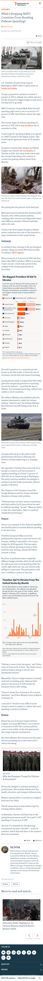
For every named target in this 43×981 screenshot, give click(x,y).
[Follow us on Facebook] (29, 952)
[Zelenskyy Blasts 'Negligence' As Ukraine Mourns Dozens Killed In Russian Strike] (21, 910)
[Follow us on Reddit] (8, 952)
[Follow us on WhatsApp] (3, 958)
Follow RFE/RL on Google (26, 978)
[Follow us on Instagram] (14, 952)
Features (5, 10)
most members (27, 126)
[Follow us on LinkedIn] (34, 952)
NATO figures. (18, 253)
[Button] (39, 36)
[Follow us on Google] (19, 952)
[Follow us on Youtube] (3, 952)
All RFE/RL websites (8, 978)
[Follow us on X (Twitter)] (24, 952)
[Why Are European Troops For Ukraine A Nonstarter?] (21, 760)
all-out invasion (26, 151)
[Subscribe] (8, 958)
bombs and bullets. (9, 89)
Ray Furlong (8, 27)
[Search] (39, 978)
